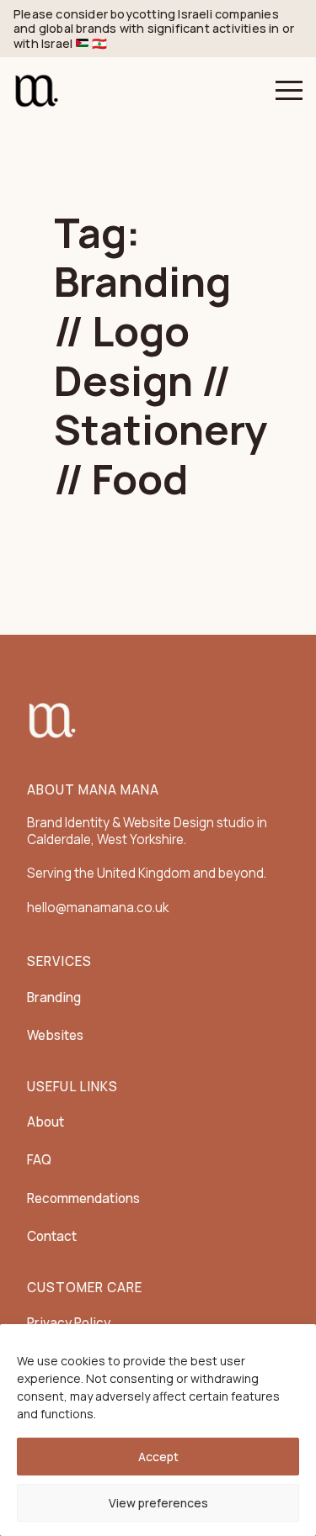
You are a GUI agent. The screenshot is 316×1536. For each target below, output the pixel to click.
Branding (54, 997)
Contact (52, 1236)
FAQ (39, 1160)
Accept (158, 1457)
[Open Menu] (289, 90)
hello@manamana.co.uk (98, 907)
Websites (55, 1035)
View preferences (158, 1503)
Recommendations (83, 1198)
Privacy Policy (68, 1323)
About (45, 1122)
